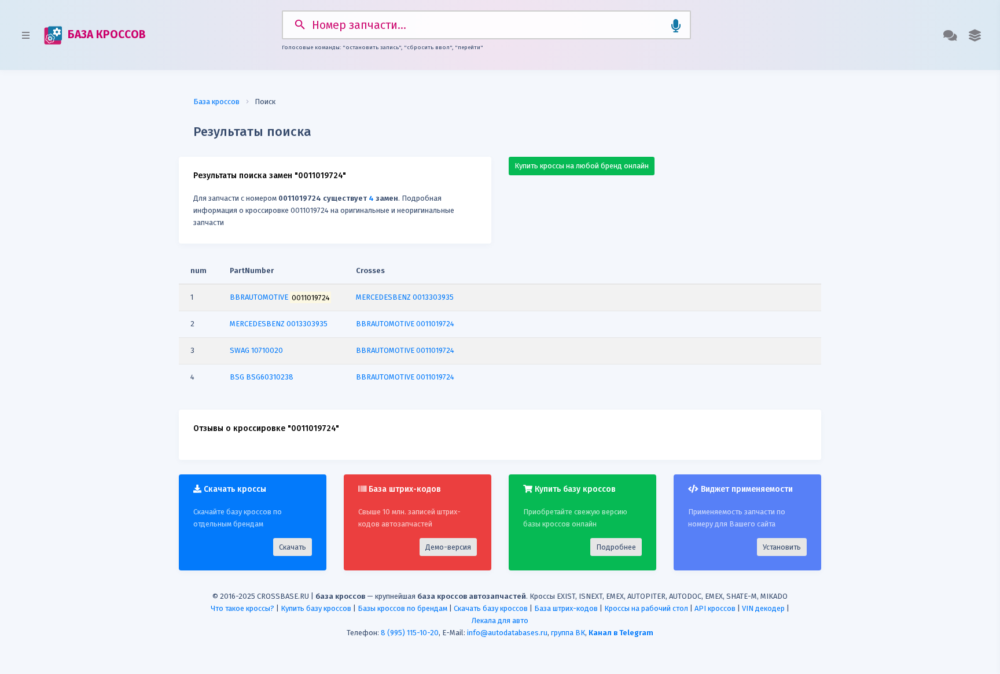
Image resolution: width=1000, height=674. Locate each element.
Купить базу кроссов (316, 608)
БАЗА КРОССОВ (105, 34)
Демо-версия (448, 547)
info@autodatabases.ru (507, 632)
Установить (782, 547)
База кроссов (216, 101)
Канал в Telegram (621, 632)
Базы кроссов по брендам (402, 608)
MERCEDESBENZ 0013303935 (405, 297)
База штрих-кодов (566, 608)
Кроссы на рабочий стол (646, 608)
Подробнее (616, 547)
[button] (975, 35)
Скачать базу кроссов (491, 608)
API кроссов (715, 608)
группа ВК (568, 632)
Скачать (292, 547)
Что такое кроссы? (242, 608)
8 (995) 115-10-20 (410, 632)
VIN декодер (763, 608)
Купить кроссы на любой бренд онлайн (581, 165)
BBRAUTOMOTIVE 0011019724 (405, 323)
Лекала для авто (500, 620)
